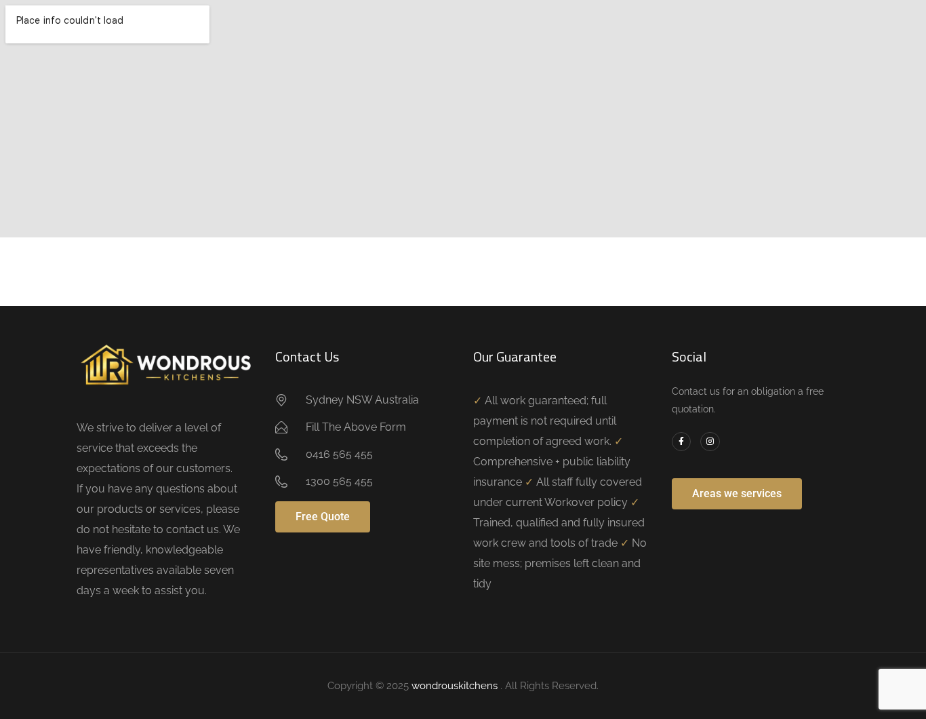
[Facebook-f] (681, 442)
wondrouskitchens (455, 686)
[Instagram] (710, 442)
